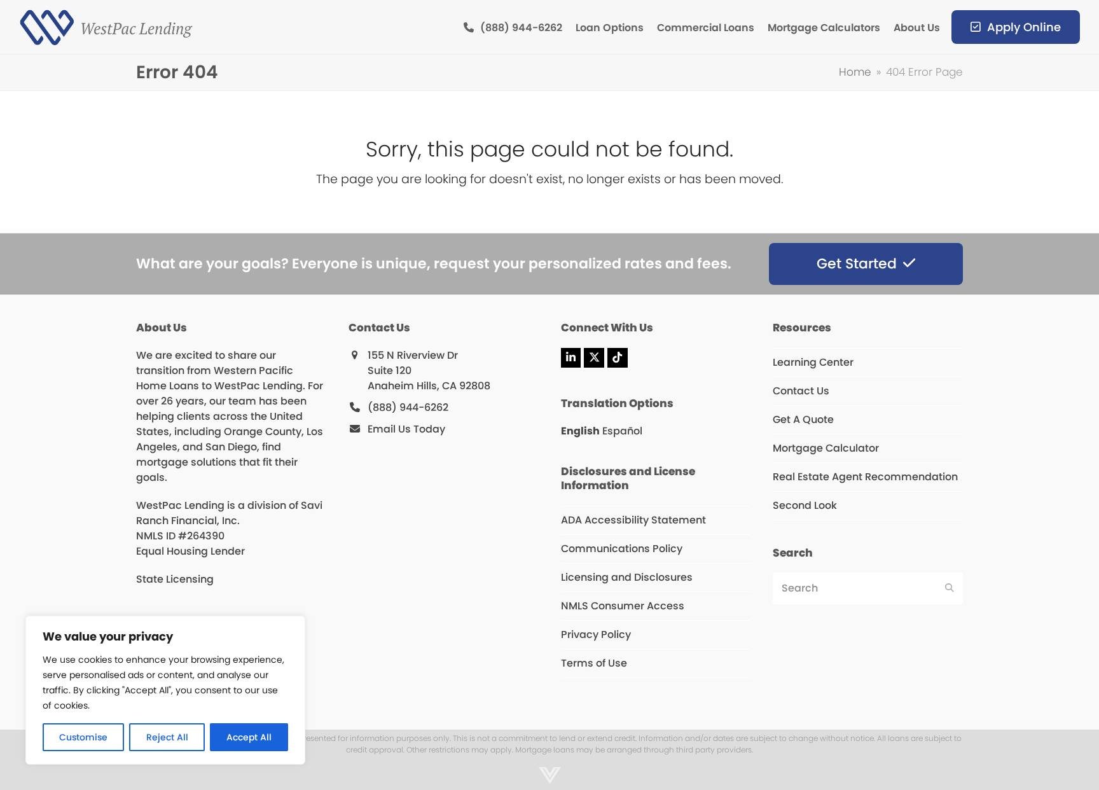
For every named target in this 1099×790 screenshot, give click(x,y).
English (580, 431)
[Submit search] (949, 588)
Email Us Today (406, 429)
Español (622, 431)
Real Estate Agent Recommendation (865, 476)
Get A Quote (803, 419)
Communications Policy (621, 548)
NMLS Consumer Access (622, 606)
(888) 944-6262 (408, 407)
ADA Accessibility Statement (633, 520)
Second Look (805, 505)
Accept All (249, 737)
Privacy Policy (596, 634)
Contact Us (801, 391)
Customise (83, 737)
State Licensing (175, 579)
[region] (165, 690)
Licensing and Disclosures (627, 577)
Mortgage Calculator (826, 448)
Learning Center (813, 362)
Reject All (167, 737)
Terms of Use (594, 663)
